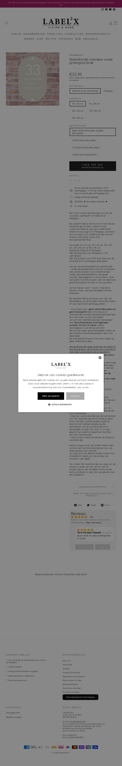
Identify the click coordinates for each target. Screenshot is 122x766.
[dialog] (61, 383)
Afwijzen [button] (75, 396)
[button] (61, 404)
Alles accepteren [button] (50, 396)
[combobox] (99, 357)
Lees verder (83, 387)
